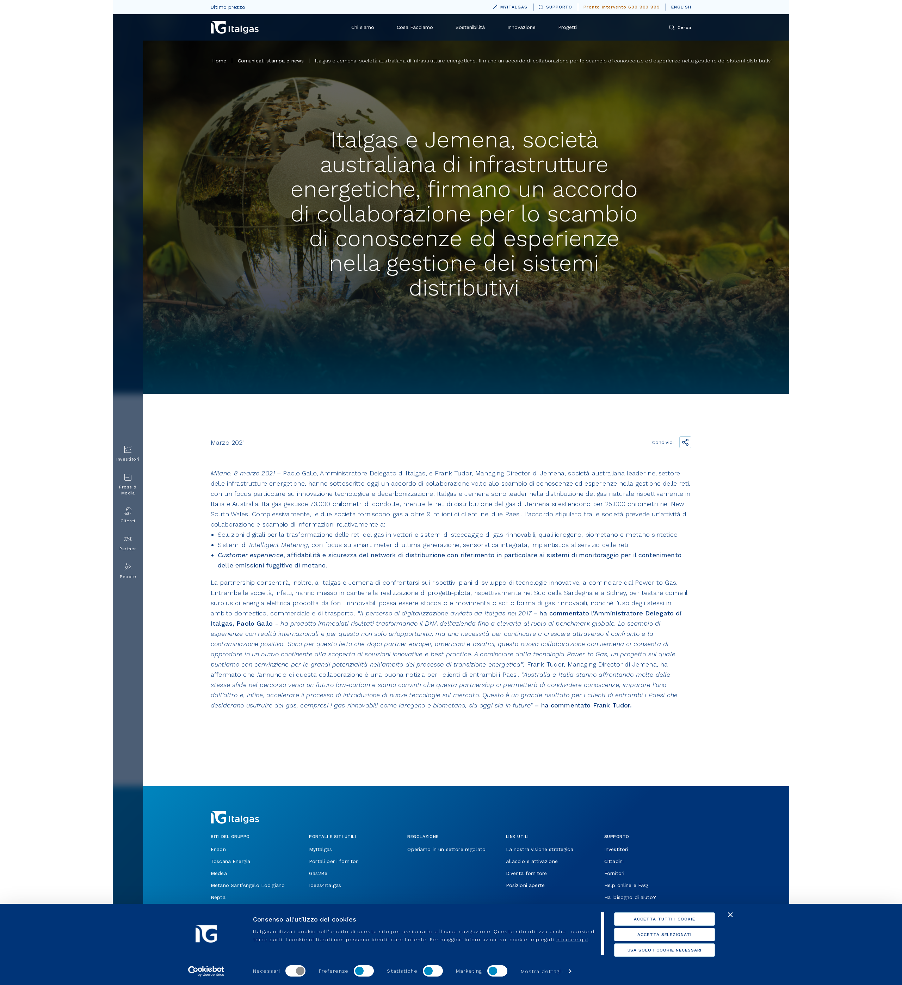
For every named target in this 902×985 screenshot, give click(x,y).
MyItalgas (320, 849)
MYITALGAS (508, 6)
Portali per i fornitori (334, 861)
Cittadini (614, 861)
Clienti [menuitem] (128, 520)
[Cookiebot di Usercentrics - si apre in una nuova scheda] (206, 971)
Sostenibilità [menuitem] (470, 27)
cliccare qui (572, 939)
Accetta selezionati (664, 934)
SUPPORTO (559, 7)
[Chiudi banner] (730, 914)
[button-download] (220, 755)
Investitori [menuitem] (128, 459)
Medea (219, 873)
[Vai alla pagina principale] (235, 27)
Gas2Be (318, 873)
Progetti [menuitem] (567, 27)
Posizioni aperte (525, 885)
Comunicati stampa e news (271, 60)
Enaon (218, 849)
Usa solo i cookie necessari (665, 950)
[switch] (364, 971)
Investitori (616, 849)
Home (219, 60)
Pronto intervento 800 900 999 (621, 7)
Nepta (218, 897)
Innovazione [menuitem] (521, 27)
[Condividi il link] (685, 442)
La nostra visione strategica (539, 849)
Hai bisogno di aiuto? (630, 897)
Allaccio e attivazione (532, 861)
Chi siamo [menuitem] (362, 27)
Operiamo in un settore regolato (446, 849)
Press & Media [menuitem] (128, 490)
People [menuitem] (128, 576)
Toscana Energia (230, 861)
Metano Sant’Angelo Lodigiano (248, 885)
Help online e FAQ (626, 885)
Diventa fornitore (526, 873)
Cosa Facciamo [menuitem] (415, 27)
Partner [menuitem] (127, 548)
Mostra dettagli (542, 971)
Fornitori (614, 873)
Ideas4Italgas (325, 885)
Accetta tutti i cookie (664, 919)
